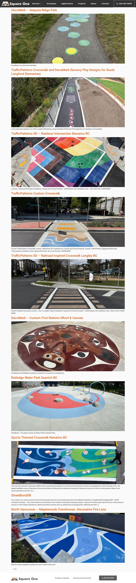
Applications (67, 3)
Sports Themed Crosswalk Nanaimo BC (39, 437)
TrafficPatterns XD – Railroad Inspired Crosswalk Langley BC (54, 256)
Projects (82, 3)
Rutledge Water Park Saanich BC (34, 378)
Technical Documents (82, 578)
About (93, 3)
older (14, 569)
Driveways (51, 3)
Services (36, 3)
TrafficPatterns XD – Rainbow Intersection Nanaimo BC (50, 133)
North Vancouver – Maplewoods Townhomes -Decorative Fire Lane (58, 509)
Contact (105, 3)
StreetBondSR (21, 495)
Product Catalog (62, 578)
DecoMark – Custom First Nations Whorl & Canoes (47, 318)
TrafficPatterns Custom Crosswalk (35, 193)
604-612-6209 (125, 3)
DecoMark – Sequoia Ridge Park (34, 10)
